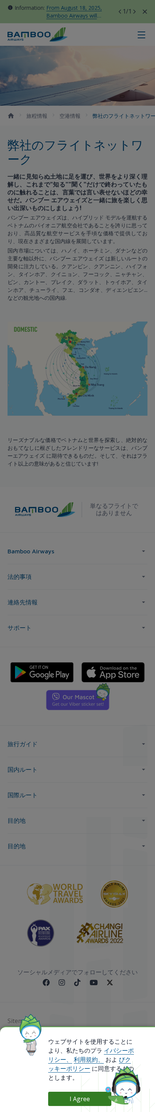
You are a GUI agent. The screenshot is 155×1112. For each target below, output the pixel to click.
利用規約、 (89, 1059)
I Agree (80, 1099)
